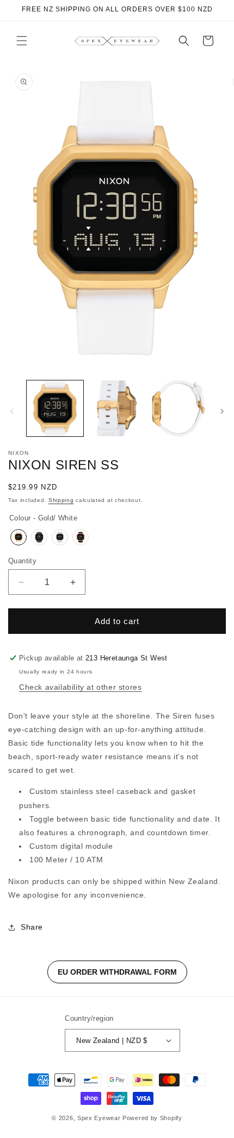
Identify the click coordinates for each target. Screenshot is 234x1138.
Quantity (22, 561)
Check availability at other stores (80, 687)
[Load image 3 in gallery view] (178, 408)
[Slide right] (222, 411)
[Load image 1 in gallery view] (55, 408)
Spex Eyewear (98, 1118)
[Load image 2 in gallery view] (117, 408)
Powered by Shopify (152, 1118)
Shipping (61, 500)
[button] (22, 41)
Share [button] (32, 927)
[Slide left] (12, 411)
